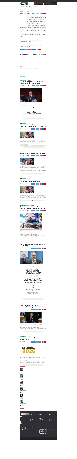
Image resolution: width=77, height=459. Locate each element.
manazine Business (45, 431)
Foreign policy (21, 421)
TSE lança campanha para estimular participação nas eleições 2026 (31, 82)
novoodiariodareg (24, 13)
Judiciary (21, 420)
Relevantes (24, 80)
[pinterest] (45, 13)
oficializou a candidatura (35, 277)
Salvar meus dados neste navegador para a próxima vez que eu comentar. (28, 68)
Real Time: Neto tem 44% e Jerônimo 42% (33, 153)
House (30, 417)
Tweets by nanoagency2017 (52, 429)
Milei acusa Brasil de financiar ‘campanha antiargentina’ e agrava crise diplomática (31, 306)
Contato (36, 6)
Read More (33, 118)
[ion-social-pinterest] (55, 1)
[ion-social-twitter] (49, 1)
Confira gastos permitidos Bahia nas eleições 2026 (32, 338)
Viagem (30, 6)
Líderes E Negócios (41, 419)
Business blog (41, 430)
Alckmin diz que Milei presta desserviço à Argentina (32, 245)
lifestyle (40, 431)
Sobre (33, 6)
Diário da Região (24, 85)
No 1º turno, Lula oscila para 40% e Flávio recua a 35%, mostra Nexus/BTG (33, 180)
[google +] (40, 13)
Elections (21, 423)
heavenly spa (46, 430)
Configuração (40, 418)
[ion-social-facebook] (44, 1)
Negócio (24, 6)
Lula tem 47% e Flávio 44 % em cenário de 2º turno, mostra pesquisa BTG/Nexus (33, 125)
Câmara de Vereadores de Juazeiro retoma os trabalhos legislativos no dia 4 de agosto (33, 208)
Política (27, 6)
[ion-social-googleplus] (47, 1)
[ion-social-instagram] (52, 1)
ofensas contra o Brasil (30, 274)
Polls (20, 422)
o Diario (21, 6)
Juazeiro (21, 205)
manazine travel (45, 432)
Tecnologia (40, 417)
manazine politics (41, 432)
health (43, 430)
